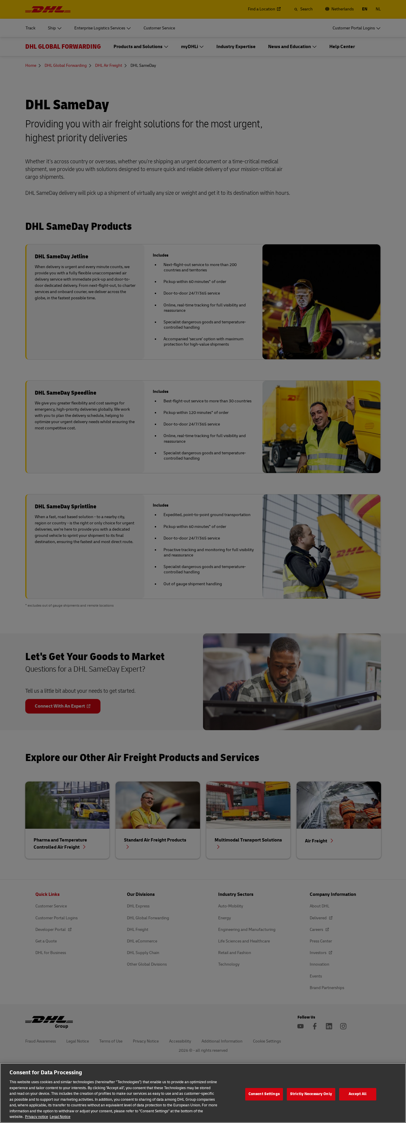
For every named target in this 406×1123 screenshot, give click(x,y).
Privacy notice (36, 1116)
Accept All (357, 1094)
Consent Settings (264, 1094)
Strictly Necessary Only (311, 1094)
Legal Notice (60, 1116)
